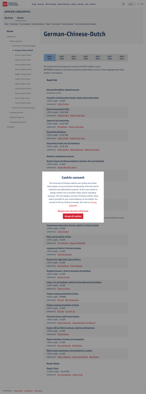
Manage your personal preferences (73, 210)
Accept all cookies (73, 216)
